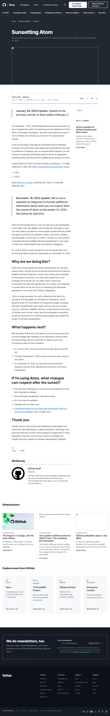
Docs (77, 679)
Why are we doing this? (31, 261)
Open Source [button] (88, 13)
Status (77, 689)
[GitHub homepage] (4, 5)
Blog (12, 4)
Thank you (20, 420)
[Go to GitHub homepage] (7, 676)
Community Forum (81, 682)
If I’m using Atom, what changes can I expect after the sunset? (38, 380)
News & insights (24, 21)
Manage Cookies (33, 710)
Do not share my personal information (51, 710)
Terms (18, 710)
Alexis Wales (80, 147)
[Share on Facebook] (92, 98)
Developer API (63, 679)
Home (14, 21)
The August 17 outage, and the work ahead (18, 537)
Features (43, 679)
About (94, 679)
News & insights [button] (72, 13)
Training (78, 686)
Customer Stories (46, 689)
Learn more (38, 609)
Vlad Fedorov (7, 550)
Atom (22, 451)
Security (43, 682)
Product (36, 21)
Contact (78, 693)
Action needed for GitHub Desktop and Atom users (86, 130)
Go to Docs (11, 609)
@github (26, 97)
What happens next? (29, 327)
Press (94, 689)
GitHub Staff (16, 97)
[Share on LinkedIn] (96, 98)
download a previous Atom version (54, 167)
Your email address (65, 640)
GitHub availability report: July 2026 (91, 537)
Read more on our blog (22, 182)
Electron (60, 689)
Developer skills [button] (19, 13)
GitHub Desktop (63, 693)
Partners (60, 682)
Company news (8, 533)
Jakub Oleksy (81, 550)
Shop (94, 693)
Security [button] (102, 13)
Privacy (24, 710)
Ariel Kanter (43, 558)
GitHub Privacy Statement (81, 652)
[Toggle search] (65, 5)
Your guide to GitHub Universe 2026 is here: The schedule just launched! (54, 538)
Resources (43, 697)
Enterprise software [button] (53, 13)
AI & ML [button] (6, 13)
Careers (95, 686)
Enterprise (43, 686)
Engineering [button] (36, 13)
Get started (91, 609)
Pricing (42, 693)
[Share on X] (87, 98)
